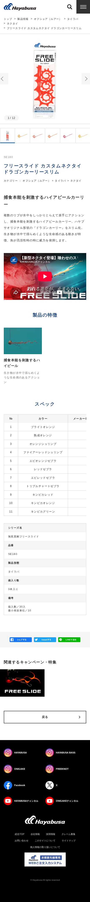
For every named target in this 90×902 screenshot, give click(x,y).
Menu (83, 7)
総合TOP (19, 834)
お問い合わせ (21, 841)
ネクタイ (12, 23)
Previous (4, 79)
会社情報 (35, 834)
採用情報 (50, 834)
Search (69, 7)
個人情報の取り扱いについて (45, 847)
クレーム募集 (68, 834)
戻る (45, 717)
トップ (8, 19)
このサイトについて (45, 841)
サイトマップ (69, 841)
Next (86, 79)
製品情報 (23, 19)
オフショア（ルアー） (48, 19)
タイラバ (72, 19)
